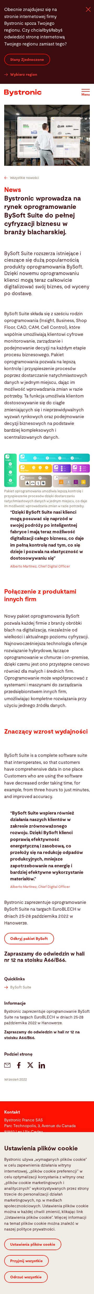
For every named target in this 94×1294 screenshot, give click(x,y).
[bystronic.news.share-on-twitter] (30, 1065)
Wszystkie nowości (24, 178)
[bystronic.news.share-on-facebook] (19, 1065)
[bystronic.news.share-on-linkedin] (42, 1065)
